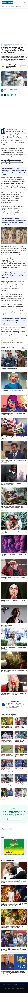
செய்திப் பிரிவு (13, 89)
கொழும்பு (11, 6)
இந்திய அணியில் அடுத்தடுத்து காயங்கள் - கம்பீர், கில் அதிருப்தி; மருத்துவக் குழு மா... (21, 785)
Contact (5, 988)
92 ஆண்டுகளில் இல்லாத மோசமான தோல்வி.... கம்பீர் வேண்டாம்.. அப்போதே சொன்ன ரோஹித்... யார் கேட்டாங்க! (12, 162)
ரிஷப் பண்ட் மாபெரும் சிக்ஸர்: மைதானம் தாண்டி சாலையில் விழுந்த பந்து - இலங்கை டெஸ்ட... (21, 743)
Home (2, 44)
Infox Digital (18, 986)
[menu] (24, 2)
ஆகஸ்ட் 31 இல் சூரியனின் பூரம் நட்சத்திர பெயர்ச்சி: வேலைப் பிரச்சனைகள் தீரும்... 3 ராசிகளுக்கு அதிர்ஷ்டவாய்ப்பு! (14, 904)
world (22, 342)
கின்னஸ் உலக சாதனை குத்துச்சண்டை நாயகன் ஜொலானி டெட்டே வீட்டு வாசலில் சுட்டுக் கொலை (13, 881)
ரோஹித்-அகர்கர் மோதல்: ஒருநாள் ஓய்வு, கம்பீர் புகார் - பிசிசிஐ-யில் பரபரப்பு (21, 770)
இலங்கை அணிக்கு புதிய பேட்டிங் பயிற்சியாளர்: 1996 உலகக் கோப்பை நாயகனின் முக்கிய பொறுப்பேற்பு (13, 973)
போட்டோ (20, 991)
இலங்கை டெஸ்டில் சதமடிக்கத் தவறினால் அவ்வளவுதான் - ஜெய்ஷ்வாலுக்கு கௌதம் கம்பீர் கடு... (20, 800)
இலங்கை (18, 6)
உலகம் (24, 6)
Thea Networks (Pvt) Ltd (21, 984)
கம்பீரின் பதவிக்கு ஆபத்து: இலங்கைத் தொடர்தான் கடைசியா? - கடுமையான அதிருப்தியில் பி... (7, 785)
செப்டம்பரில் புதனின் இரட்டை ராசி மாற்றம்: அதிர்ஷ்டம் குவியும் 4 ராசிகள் (12, 927)
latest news (5, 342)
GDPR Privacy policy (21, 988)
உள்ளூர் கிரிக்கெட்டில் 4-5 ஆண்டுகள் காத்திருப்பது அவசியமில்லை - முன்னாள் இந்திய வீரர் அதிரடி (13, 949)
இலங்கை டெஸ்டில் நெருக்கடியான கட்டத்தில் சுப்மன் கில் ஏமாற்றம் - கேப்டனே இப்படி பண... (7, 757)
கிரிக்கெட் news (13, 341)
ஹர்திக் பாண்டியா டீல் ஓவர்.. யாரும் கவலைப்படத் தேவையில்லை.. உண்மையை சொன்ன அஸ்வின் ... (20, 729)
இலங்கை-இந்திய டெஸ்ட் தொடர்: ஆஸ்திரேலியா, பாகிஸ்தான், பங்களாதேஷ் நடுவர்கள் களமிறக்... (7, 743)
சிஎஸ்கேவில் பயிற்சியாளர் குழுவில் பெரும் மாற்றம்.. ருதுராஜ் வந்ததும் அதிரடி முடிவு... (7, 728)
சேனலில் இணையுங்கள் (15, 819)
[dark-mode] (21, 2)
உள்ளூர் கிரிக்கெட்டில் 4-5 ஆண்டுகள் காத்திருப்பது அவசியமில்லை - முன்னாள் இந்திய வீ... (7, 771)
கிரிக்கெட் (4, 6)
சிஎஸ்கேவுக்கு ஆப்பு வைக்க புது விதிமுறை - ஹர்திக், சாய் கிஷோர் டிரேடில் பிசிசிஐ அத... (21, 757)
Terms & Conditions (11, 988)
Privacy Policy (9, 991)
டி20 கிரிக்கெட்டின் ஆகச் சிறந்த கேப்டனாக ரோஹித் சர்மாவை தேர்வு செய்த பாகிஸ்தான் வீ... (7, 799)
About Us (14, 991)
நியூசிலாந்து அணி (6, 829)
